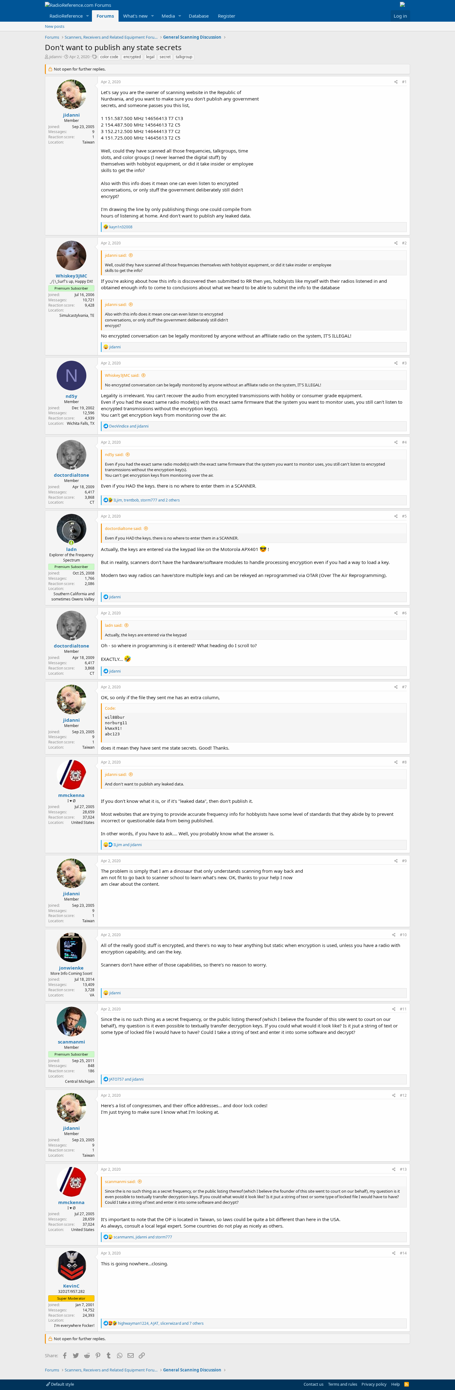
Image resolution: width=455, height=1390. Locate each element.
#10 (403, 934)
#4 (404, 442)
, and (143, 1237)
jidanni (55, 56)
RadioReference (66, 16)
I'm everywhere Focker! (74, 1325)
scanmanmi (71, 1042)
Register (226, 16)
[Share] (396, 82)
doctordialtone (71, 475)
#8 (404, 762)
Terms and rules (342, 1384)
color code (109, 56)
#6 (404, 613)
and (129, 426)
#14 (403, 1253)
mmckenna (71, 795)
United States (82, 822)
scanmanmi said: (120, 1181)
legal (150, 56)
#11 (403, 1009)
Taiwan (88, 142)
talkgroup (184, 56)
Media (168, 16)
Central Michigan (79, 1081)
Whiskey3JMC (71, 276)
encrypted (132, 56)
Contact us (313, 1384)
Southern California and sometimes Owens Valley (72, 596)
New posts (54, 26)
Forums (105, 16)
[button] (87, 16)
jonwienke (71, 968)
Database (199, 16)
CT (92, 502)
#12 (403, 1095)
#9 (404, 860)
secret (165, 56)
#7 (404, 687)
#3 (404, 363)
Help (395, 1384)
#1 (404, 81)
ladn (71, 549)
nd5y (71, 396)
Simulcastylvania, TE (76, 315)
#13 (403, 1169)
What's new (135, 16)
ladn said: (113, 625)
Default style (62, 1384)
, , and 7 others (161, 1323)
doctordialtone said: (123, 528)
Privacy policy (374, 1384)
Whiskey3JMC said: (122, 375)
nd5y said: (114, 454)
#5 (404, 516)
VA (92, 995)
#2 (404, 243)
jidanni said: (116, 255)
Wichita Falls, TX (80, 423)
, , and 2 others (147, 500)
